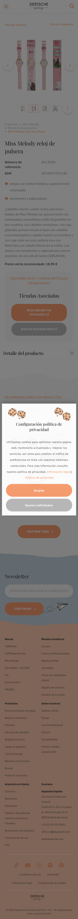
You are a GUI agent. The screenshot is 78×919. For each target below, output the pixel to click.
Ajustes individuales (39, 505)
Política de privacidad (39, 477)
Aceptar (39, 490)
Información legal (58, 471)
